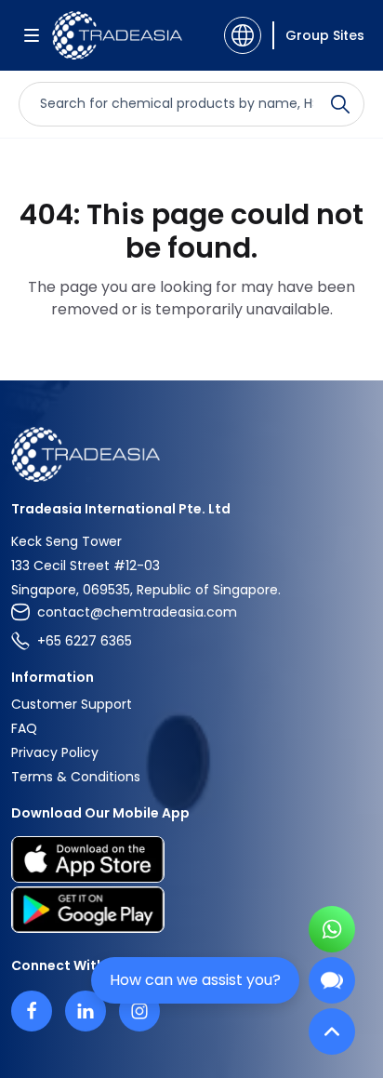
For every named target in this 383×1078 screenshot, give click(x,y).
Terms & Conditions (75, 776)
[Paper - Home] (117, 35)
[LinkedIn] (85, 1011)
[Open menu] (32, 35)
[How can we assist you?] (332, 980)
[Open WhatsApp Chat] (332, 929)
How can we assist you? (195, 980)
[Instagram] (139, 1011)
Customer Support (71, 704)
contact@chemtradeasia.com (137, 612)
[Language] (242, 35)
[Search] (340, 104)
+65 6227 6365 (84, 641)
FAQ (24, 728)
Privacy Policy (55, 752)
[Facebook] (31, 1011)
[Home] (191, 454)
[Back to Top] (332, 1031)
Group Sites (324, 35)
